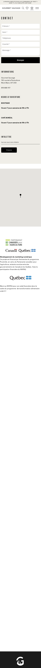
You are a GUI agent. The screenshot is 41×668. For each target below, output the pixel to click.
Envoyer (20, 60)
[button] (23, 8)
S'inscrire (9, 150)
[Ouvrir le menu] (37, 8)
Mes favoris (27, 8)
